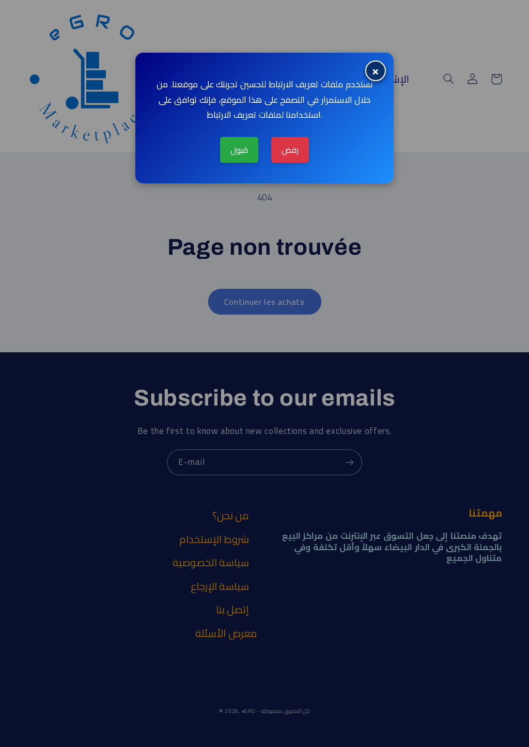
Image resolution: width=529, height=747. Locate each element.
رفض (290, 150)
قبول (239, 150)
